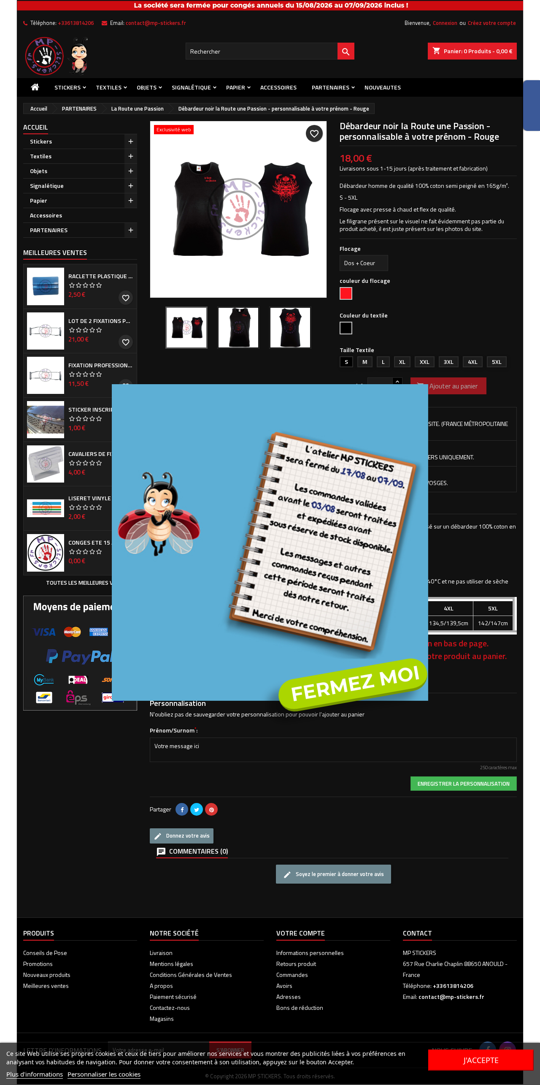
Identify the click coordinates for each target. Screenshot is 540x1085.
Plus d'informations (34, 1074)
